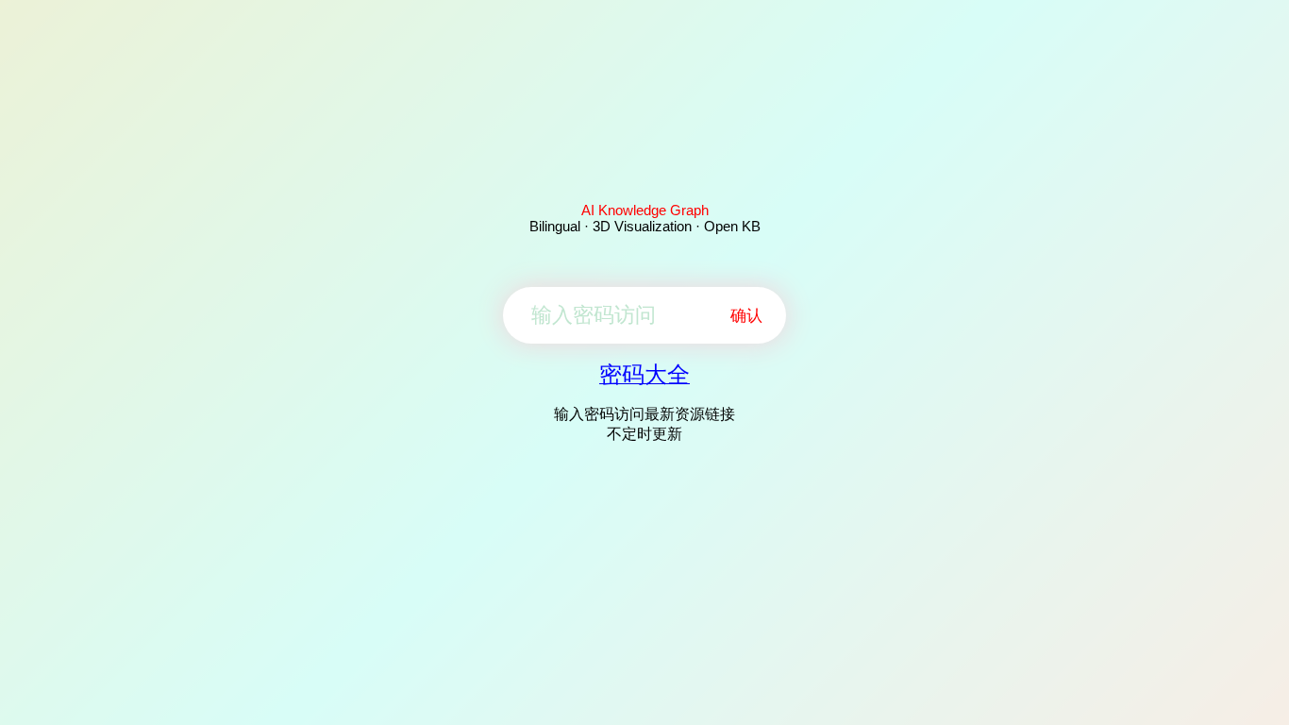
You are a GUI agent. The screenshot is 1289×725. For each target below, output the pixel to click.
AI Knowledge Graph (645, 210)
